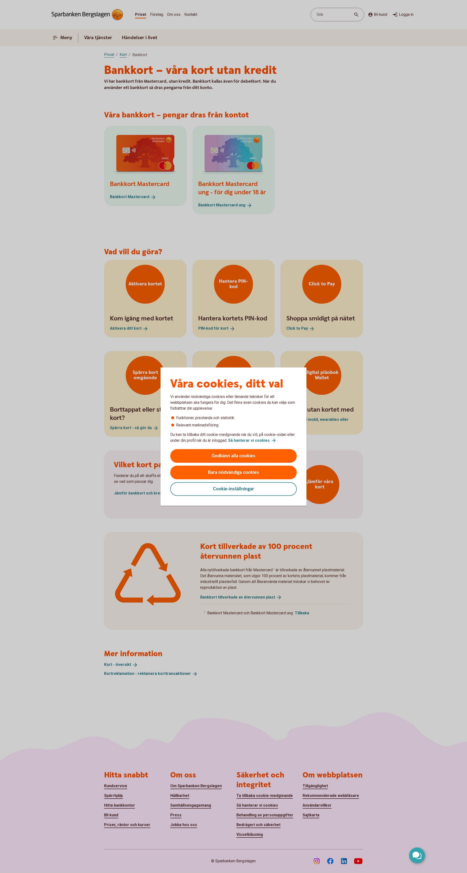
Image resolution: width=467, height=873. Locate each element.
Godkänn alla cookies (233, 456)
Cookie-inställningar (233, 489)
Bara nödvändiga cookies (233, 472)
